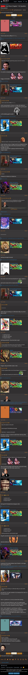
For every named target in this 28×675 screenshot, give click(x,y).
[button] (1, 1)
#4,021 (26, 33)
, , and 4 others (13, 238)
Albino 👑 (12, 319)
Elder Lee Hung (14, 182)
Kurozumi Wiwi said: (6, 198)
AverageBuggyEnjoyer (15, 85)
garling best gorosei (18, 10)
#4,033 (26, 394)
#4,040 (26, 632)
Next (19, 15)
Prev (9, 15)
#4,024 (26, 133)
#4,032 (26, 363)
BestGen (12, 619)
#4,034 (26, 420)
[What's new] (24, 1)
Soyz (11, 43)
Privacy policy (16, 667)
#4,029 (26, 276)
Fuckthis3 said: (4, 100)
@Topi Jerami (4, 211)
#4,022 (26, 56)
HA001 (11, 350)
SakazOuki (12, 242)
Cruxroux (12, 479)
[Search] (26, 1)
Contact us (3, 667)
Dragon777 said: (5, 422)
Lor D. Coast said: (5, 58)
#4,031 (26, 332)
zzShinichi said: (5, 342)
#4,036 (26, 492)
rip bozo (24, 10)
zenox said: (4, 304)
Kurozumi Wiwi (14, 263)
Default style (4, 665)
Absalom (3, 10)
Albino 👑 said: (4, 495)
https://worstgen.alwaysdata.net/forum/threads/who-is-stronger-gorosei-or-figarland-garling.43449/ (14, 403)
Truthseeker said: (5, 635)
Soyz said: (4, 455)
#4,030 (26, 301)
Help (21, 667)
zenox (11, 217)
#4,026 (26, 195)
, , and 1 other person (13, 39)
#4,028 (26, 255)
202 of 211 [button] (14, 15)
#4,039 (26, 583)
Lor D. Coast (13, 120)
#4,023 (26, 97)
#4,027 (26, 230)
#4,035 (26, 452)
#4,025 (26, 169)
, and (11, 616)
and (5, 81)
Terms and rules (9, 667)
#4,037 (26, 523)
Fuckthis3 (12, 20)
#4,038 (26, 561)
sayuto (11, 407)
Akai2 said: (4, 135)
